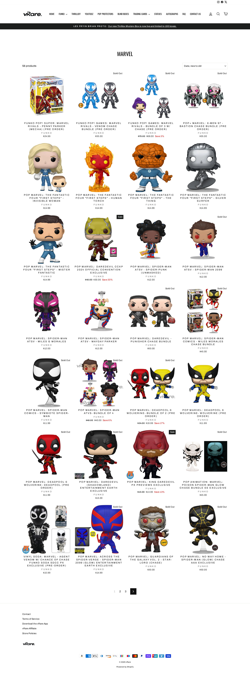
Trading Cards (140, 14)
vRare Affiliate (29, 628)
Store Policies (29, 633)
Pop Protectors (105, 14)
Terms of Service (30, 619)
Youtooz (89, 14)
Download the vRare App (35, 624)
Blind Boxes (123, 14)
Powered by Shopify (125, 667)
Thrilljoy (76, 14)
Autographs (172, 14)
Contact (26, 614)
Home (51, 14)
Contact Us (195, 14)
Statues (158, 14)
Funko (62, 14)
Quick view (46, 117)
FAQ (184, 14)
